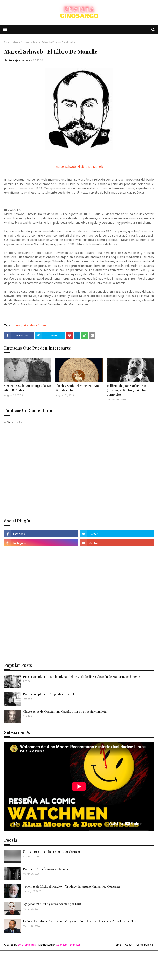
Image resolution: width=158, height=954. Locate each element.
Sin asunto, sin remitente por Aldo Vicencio (51, 852)
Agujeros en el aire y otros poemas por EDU (52, 904)
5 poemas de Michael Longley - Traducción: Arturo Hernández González (71, 886)
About (128, 944)
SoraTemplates (27, 944)
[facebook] (41, 533)
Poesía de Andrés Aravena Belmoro (46, 869)
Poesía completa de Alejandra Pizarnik (49, 694)
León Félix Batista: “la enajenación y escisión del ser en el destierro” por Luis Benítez (80, 921)
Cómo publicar (145, 944)
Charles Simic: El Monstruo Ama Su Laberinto (77, 388)
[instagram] (41, 542)
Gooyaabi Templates (68, 944)
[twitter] (117, 533)
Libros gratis (20, 325)
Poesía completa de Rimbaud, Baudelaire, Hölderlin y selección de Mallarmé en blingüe (81, 677)
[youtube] (117, 542)
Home (117, 944)
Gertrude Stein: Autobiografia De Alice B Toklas (27, 388)
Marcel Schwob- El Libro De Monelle (79, 167)
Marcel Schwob (21, 42)
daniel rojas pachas (17, 60)
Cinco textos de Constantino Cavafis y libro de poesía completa (65, 712)
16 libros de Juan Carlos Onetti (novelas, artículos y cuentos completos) (128, 390)
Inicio (7, 42)
